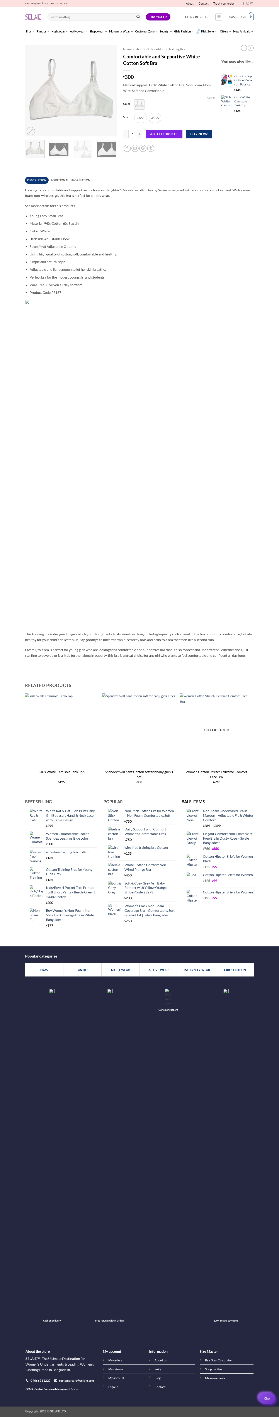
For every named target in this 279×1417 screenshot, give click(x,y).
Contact (204, 3)
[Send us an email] (251, 3)
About (190, 3)
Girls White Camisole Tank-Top (62, 772)
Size (125, 117)
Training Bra (176, 49)
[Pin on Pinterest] (142, 148)
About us (161, 1360)
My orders (115, 1360)
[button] (196, 17)
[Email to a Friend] (135, 148)
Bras (29, 31)
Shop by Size (213, 1369)
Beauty (164, 31)
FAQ (158, 1369)
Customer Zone (145, 31)
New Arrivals (241, 31)
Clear (211, 97)
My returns (115, 1369)
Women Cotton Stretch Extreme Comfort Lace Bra (216, 774)
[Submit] (138, 17)
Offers (224, 31)
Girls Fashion (182, 31)
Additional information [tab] (70, 180)
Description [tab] (37, 180)
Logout (113, 1387)
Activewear (77, 31)
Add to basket (164, 134)
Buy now (199, 134)
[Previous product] (251, 48)
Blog (158, 1378)
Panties (41, 31)
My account (116, 1378)
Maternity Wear (119, 31)
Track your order (223, 3)
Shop (139, 49)
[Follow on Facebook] (243, 3)
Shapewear (97, 31)
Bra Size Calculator (218, 1360)
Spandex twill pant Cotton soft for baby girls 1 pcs (139, 774)
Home (127, 49)
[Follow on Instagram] (247, 3)
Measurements (215, 1378)
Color (126, 103)
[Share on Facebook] (127, 148)
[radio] (139, 104)
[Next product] (244, 48)
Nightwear (58, 31)
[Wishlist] (218, 17)
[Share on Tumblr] (150, 148)
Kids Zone (207, 31)
